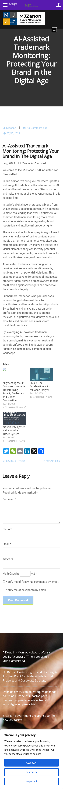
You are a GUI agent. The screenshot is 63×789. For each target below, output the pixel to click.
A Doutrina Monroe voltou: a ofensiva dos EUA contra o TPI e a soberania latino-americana (27, 657)
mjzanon (11, 127)
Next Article (51, 461)
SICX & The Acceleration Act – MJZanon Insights (40, 386)
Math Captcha (11, 573)
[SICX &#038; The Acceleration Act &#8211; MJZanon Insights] (41, 374)
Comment (9, 499)
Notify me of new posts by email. (26, 590)
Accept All (31, 762)
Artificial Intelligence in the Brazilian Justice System (14, 430)
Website (8, 558)
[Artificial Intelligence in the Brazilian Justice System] (14, 418)
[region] (31, 759)
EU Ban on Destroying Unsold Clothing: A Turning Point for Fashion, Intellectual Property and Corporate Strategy (30, 676)
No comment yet (37, 127)
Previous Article (14, 461)
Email (7, 544)
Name (7, 529)
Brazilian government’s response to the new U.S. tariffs (29, 718)
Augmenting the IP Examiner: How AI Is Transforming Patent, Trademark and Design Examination (14, 391)
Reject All (31, 781)
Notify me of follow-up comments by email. (32, 581)
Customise (32, 772)
